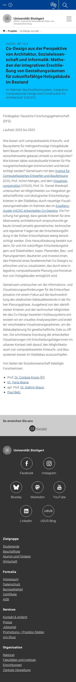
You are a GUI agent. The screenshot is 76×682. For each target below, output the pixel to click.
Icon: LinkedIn (26, 511)
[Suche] (65, 5)
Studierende (11, 546)
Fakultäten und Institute (19, 660)
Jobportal (9, 627)
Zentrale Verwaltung (17, 670)
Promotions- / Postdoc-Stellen (23, 632)
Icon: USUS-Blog (48, 511)
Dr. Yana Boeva (18, 382)
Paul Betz (13, 392)
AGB (6, 599)
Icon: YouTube (59, 487)
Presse (7, 622)
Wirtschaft (10, 561)
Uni (4, 4)
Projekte (12, 30)
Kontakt (41, 428)
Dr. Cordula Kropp (27, 377)
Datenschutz (11, 584)
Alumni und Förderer (17, 556)
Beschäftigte (11, 551)
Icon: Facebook (27, 463)
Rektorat (8, 655)
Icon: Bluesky (16, 487)
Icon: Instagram (49, 463)
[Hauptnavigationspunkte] (69, 19)
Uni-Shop (9, 637)
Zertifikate (10, 594)
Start (4, 31)
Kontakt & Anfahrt (15, 617)
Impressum (11, 579)
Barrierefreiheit (13, 589)
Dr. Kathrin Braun (32, 387)
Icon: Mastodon (37, 487)
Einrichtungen (12, 665)
